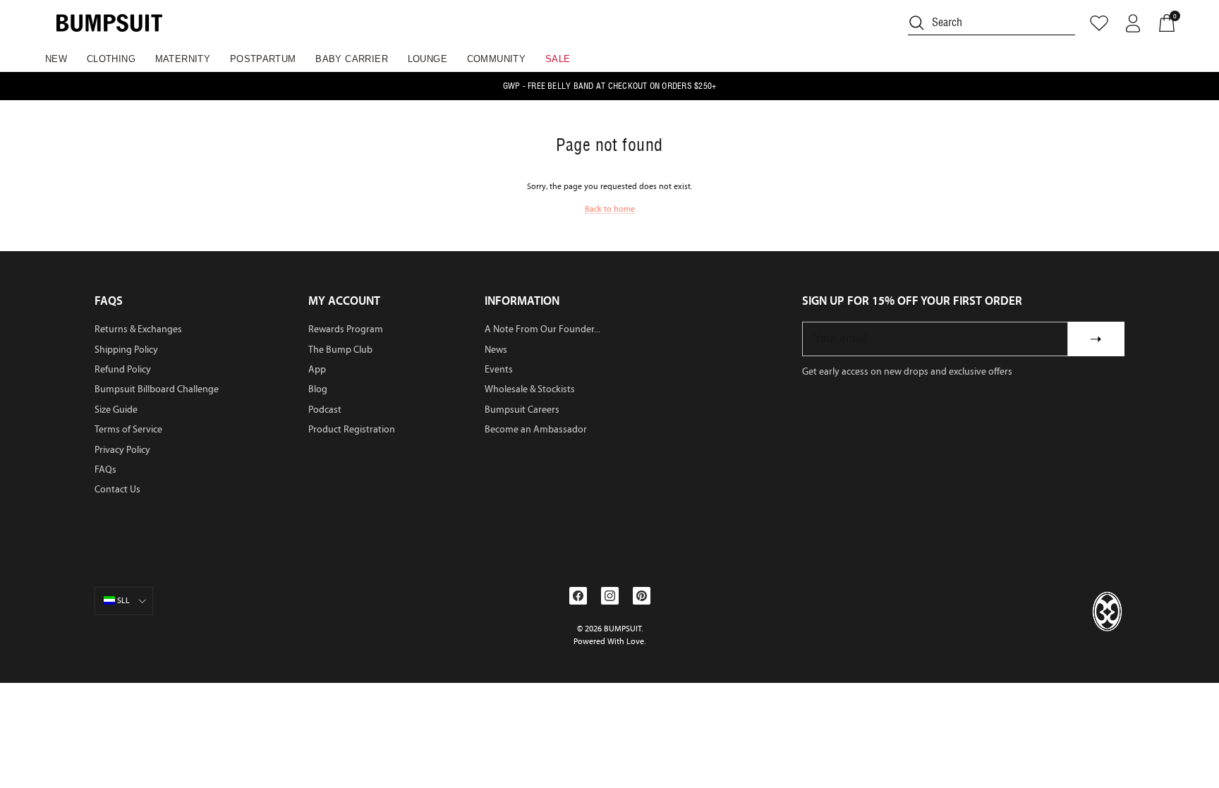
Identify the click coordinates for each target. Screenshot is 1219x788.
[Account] (1133, 23)
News (496, 350)
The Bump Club (340, 350)
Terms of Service (128, 429)
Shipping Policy (126, 350)
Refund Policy (123, 369)
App (317, 369)
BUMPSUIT (622, 629)
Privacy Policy (122, 450)
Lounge (427, 59)
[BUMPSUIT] (109, 23)
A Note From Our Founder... (542, 329)
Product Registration (351, 429)
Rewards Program (345, 329)
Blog (317, 389)
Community (496, 59)
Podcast (324, 410)
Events (499, 369)
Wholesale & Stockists (530, 389)
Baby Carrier (351, 59)
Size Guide (116, 410)
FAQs (105, 469)
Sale (558, 59)
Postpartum (263, 59)
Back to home (610, 209)
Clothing (111, 59)
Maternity (183, 59)
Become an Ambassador (536, 429)
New (56, 59)
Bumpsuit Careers (522, 410)
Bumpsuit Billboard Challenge (157, 389)
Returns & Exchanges (138, 329)
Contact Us (117, 489)
